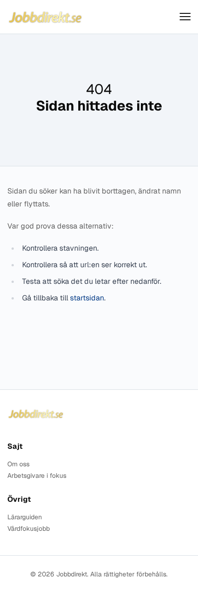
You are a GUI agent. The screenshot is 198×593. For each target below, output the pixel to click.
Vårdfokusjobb (28, 529)
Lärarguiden (24, 517)
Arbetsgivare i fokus (36, 476)
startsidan (87, 298)
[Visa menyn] (185, 17)
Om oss (18, 464)
